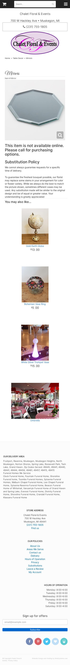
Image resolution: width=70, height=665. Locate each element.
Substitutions (35, 565)
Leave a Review (35, 568)
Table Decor (18, 58)
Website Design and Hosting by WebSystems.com (50, 658)
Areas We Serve (35, 549)
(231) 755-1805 (36, 26)
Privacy (35, 562)
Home (7, 58)
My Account (35, 572)
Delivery (35, 555)
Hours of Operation (35, 559)
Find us (35, 528)
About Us (35, 546)
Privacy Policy (13, 660)
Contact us (35, 552)
